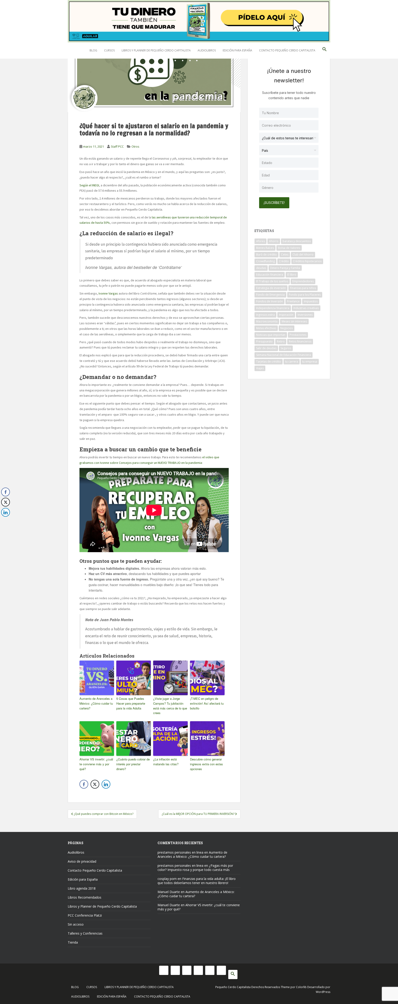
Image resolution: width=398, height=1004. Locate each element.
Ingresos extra (265, 315)
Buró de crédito (266, 254)
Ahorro (273, 241)
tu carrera (291, 361)
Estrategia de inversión (271, 288)
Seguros (286, 348)
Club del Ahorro (303, 254)
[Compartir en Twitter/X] (95, 784)
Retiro (281, 341)
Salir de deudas (266, 348)
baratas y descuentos (297, 241)
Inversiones (305, 315)
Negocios (286, 328)
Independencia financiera (272, 308)
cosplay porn (167, 878)
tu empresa (309, 361)
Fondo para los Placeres (305, 295)
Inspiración (286, 315)
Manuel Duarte (169, 892)
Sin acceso (76, 924)
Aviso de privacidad (82, 861)
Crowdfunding (265, 261)
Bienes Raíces (265, 248)
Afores (260, 241)
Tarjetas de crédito (268, 361)
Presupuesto (264, 341)
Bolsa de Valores (289, 248)
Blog (93, 50)
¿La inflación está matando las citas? (166, 761)
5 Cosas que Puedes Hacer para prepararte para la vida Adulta (130, 703)
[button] (324, 50)
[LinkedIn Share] (106, 784)
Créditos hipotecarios (307, 261)
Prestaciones (298, 335)
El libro (291, 275)
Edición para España (237, 50)
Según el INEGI (89, 185)
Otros (135, 146)
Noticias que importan (270, 335)
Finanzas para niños (303, 288)
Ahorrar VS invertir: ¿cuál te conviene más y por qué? (96, 764)
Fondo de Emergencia (270, 295)
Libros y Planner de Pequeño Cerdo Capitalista (156, 50)
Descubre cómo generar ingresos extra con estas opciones (206, 764)
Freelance (293, 301)
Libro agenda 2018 (82, 888)
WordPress (323, 992)
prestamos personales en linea (180, 852)
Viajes (260, 368)
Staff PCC (117, 146)
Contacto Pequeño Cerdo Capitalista (287, 50)
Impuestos (311, 301)
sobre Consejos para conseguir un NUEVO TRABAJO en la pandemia (156, 463)
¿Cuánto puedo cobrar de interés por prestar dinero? (133, 764)
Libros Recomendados (84, 897)
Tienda (73, 942)
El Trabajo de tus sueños (272, 281)
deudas (261, 268)
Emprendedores (303, 281)
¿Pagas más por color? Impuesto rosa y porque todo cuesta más (195, 867)
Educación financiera (269, 275)
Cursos (109, 50)
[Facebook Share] (83, 784)
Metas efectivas (266, 328)
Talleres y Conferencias (85, 933)
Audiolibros (207, 50)
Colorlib (301, 987)
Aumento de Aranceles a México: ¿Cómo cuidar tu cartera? (96, 703)
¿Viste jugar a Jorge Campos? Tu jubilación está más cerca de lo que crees (170, 705)
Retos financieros (300, 341)
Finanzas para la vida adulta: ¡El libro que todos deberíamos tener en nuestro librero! (197, 880)
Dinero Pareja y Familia (285, 268)
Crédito (284, 261)
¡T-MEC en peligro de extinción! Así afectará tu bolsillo (207, 703)
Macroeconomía (267, 321)
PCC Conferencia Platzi (85, 915)
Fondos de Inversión (269, 301)
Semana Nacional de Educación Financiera (283, 355)
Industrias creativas (306, 308)
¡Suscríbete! (274, 203)
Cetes (284, 254)
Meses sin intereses (294, 321)
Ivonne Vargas (108, 293)
